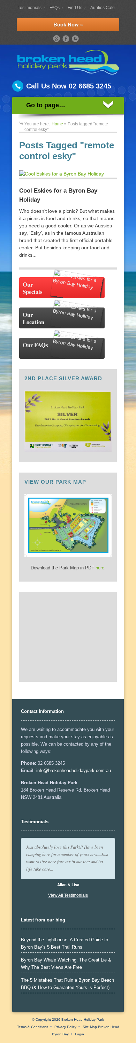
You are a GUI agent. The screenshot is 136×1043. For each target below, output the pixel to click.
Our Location (33, 318)
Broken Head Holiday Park (82, 1019)
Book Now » (68, 24)
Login (79, 1034)
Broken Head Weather (61, 673)
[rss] (75, 38)
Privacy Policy (65, 1027)
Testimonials (29, 7)
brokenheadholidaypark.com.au (79, 770)
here (100, 567)
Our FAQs (35, 345)
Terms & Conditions (32, 1027)
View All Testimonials (68, 895)
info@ (42, 770)
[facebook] (65, 38)
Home (57, 124)
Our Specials (33, 288)
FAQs (55, 7)
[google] (56, 38)
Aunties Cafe (102, 7)
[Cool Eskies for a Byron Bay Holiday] (68, 174)
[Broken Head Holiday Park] (68, 73)
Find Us (75, 7)
